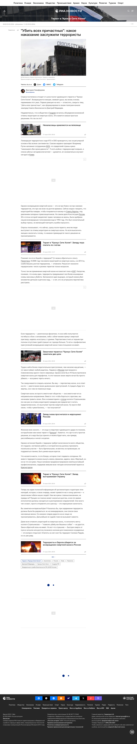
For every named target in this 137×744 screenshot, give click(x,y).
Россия (56, 561)
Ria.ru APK (100, 708)
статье (63, 399)
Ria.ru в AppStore (76, 708)
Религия (90, 705)
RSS (107, 708)
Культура (70, 705)
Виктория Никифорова (35, 90)
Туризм (97, 705)
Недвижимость (80, 705)
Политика (12, 705)
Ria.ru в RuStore (89, 708)
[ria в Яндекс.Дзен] (46, 698)
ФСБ (48, 146)
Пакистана (25, 261)
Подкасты (111, 705)
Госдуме (52, 113)
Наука (63, 705)
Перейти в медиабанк (49, 77)
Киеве (31, 155)
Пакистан (70, 561)
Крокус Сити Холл (43, 564)
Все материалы (30, 92)
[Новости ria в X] (83, 698)
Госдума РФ (55, 564)
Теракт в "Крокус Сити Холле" (31, 561)
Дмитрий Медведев (28, 564)
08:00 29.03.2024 (8, 24)
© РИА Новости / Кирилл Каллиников (31, 77)
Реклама (36, 708)
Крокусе (53, 433)
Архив (113, 708)
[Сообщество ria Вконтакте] (53, 698)
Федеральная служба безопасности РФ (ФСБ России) (39, 567)
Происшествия (48, 705)
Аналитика (47, 561)
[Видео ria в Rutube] (68, 698)
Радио (104, 705)
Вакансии (6, 718)
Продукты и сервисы (49, 708)
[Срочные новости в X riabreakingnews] (90, 698)
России (82, 214)
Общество (20, 705)
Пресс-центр (63, 708)
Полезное (120, 705)
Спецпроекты (26, 708)
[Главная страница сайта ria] (68, 11)
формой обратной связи (110, 720)
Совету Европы (72, 211)
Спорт (57, 705)
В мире (38, 705)
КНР (74, 271)
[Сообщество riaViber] (98, 698)
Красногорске (26, 467)
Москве (61, 370)
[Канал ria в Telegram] (76, 698)
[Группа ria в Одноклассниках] (61, 698)
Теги (126, 705)
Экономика (30, 705)
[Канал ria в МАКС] (38, 698)
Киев (62, 561)
